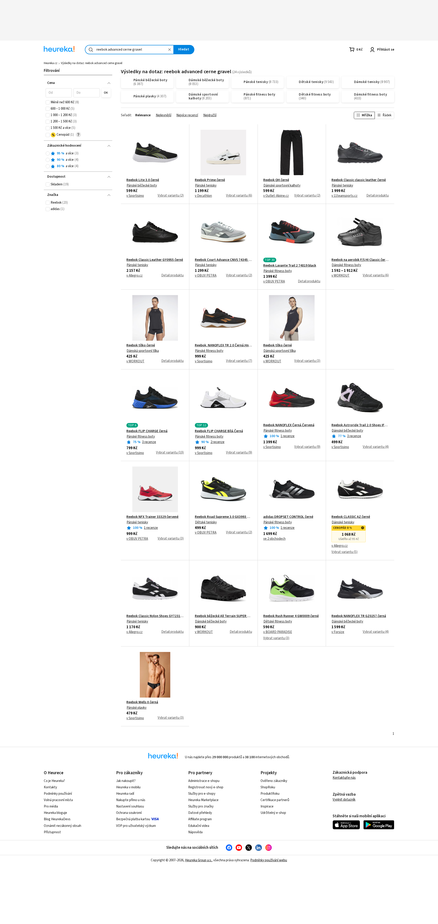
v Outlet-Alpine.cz (276, 196)
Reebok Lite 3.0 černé (142, 180)
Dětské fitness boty (277, 621)
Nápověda (195, 832)
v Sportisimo (135, 196)
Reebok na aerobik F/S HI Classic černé (360, 260)
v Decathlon (203, 196)
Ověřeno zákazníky (274, 781)
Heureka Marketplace (203, 800)
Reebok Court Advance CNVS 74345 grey (223, 260)
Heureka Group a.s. (198, 860)
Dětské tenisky (206, 522)
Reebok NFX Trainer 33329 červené (152, 517)
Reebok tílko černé (140, 345)
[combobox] (129, 49)
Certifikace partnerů (275, 800)
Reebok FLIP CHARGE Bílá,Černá (219, 431)
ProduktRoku (270, 793)
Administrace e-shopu (203, 781)
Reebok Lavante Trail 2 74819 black (289, 265)
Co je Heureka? (54, 781)
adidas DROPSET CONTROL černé (288, 517)
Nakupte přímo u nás (130, 800)
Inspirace (267, 806)
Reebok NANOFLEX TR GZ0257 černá (358, 616)
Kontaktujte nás (344, 777)
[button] (59, 92)
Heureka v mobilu (128, 787)
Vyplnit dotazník (344, 799)
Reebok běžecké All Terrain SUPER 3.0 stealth (223, 616)
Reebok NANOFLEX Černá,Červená (288, 425)
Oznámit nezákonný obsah (62, 825)
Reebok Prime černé (210, 180)
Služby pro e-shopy (201, 793)
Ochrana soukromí (129, 812)
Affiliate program (200, 819)
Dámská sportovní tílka (143, 350)
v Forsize (337, 632)
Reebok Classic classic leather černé (358, 180)
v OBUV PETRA (205, 275)
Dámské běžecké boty (347, 430)
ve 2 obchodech (274, 539)
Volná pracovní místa (58, 800)
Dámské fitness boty (346, 265)
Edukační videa (198, 825)
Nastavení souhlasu (130, 806)
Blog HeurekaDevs (57, 819)
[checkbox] (48, 102)
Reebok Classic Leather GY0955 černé (154, 260)
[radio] (48, 153)
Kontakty (50, 787)
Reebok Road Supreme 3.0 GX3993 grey (223, 517)
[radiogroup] (78, 160)
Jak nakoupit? (126, 781)
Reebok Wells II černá (142, 702)
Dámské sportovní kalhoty (281, 185)
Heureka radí (125, 793)
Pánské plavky (136, 707)
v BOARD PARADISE (277, 632)
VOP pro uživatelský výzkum (136, 825)
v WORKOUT (340, 275)
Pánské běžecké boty (142, 185)
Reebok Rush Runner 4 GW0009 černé (291, 616)
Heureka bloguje (55, 812)
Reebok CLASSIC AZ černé (350, 517)
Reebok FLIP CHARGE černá (146, 431)
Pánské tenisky (205, 185)
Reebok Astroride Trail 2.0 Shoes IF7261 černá (360, 425)
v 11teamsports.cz (344, 196)
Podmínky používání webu (268, 860)
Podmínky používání (58, 793)
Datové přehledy (200, 812)
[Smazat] (169, 49)
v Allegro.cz (134, 275)
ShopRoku (268, 787)
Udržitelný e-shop (273, 812)
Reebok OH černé (276, 180)
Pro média (51, 806)
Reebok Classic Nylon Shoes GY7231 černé (155, 616)
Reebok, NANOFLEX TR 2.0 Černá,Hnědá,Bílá (223, 345)
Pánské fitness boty (277, 271)
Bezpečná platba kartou (133, 819)
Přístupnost (52, 832)
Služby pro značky (201, 806)
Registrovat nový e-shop (205, 787)
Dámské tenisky (343, 522)
